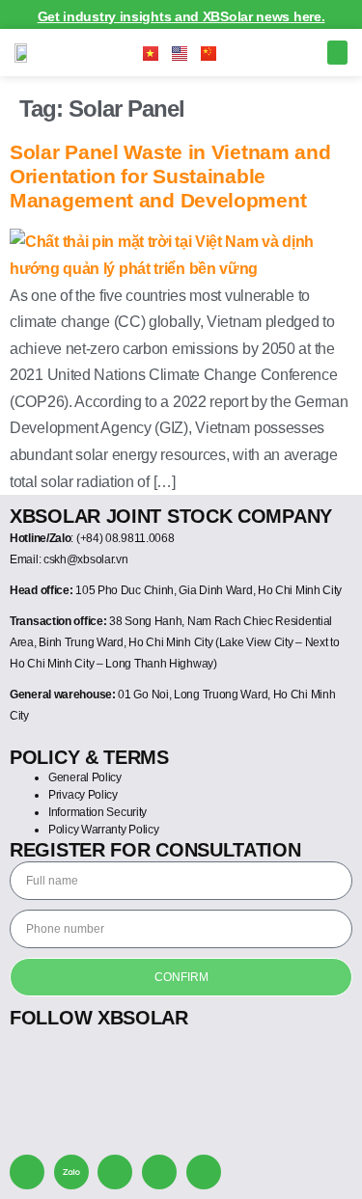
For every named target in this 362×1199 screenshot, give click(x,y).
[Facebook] (114, 1172)
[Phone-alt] (27, 1172)
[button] (337, 53)
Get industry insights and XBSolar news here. (181, 16)
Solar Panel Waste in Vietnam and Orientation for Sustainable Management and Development (170, 176)
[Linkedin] (203, 1172)
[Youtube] (159, 1172)
